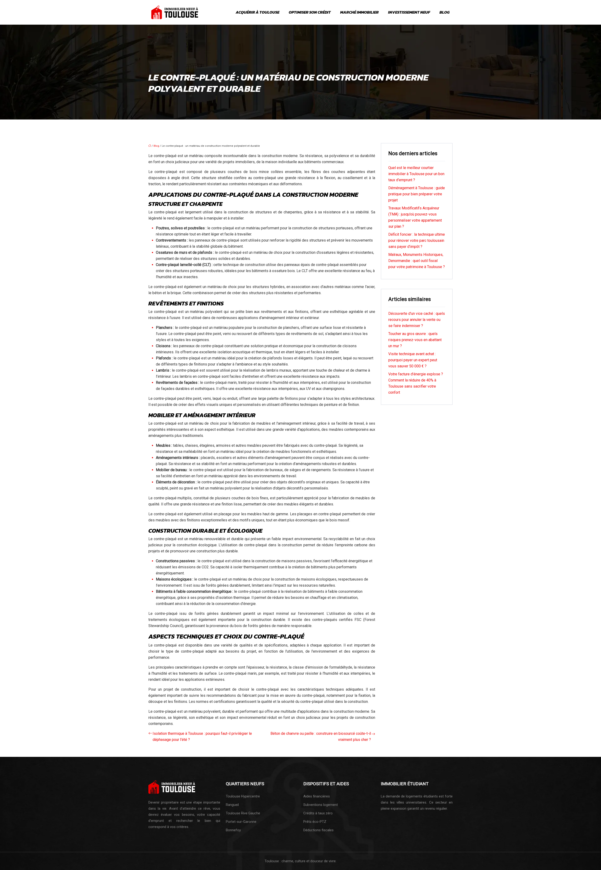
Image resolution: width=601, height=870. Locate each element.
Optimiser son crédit (310, 12)
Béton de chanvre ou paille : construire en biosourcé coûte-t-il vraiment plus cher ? (320, 736)
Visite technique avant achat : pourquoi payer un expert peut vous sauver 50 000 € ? (412, 360)
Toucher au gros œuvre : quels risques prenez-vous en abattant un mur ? (415, 339)
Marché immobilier (359, 12)
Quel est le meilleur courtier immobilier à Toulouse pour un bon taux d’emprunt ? (416, 174)
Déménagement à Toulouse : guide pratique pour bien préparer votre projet (416, 194)
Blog (444, 12)
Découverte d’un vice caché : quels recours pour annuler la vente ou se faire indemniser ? (416, 319)
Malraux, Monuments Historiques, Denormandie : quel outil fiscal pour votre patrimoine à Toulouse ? (416, 260)
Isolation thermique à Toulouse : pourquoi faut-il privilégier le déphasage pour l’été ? (202, 736)
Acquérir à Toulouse (257, 12)
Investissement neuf (409, 12)
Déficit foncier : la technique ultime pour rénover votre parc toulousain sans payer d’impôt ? (416, 240)
